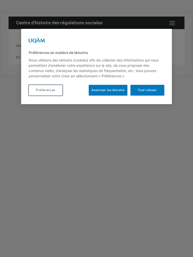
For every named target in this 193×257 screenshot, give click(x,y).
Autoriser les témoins (108, 90)
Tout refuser (147, 90)
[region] (96, 66)
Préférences (45, 90)
